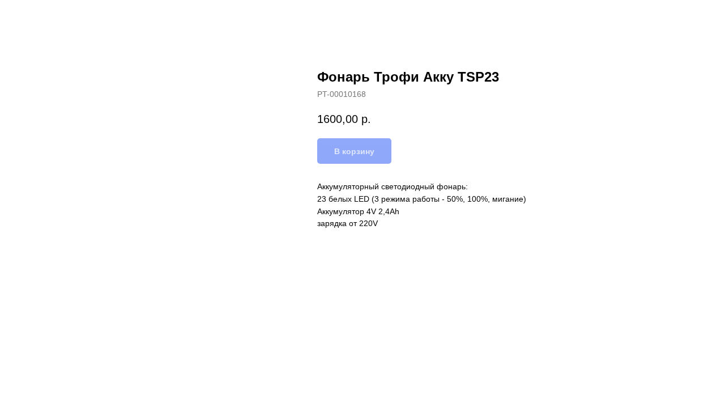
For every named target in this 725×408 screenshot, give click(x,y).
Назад (33, 17)
